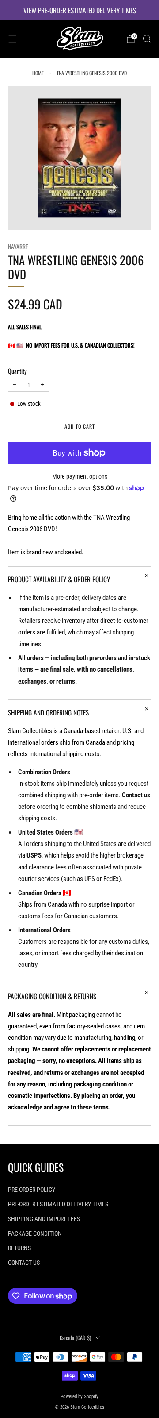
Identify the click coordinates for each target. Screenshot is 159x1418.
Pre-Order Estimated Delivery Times (58, 1204)
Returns (19, 1248)
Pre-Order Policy (31, 1189)
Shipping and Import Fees (44, 1218)
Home (38, 73)
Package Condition (35, 1233)
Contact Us (24, 1262)
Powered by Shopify (79, 1396)
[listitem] (79, 10)
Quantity (17, 370)
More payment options (79, 476)
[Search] (146, 38)
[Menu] (12, 39)
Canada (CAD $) (75, 1337)
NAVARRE (18, 246)
